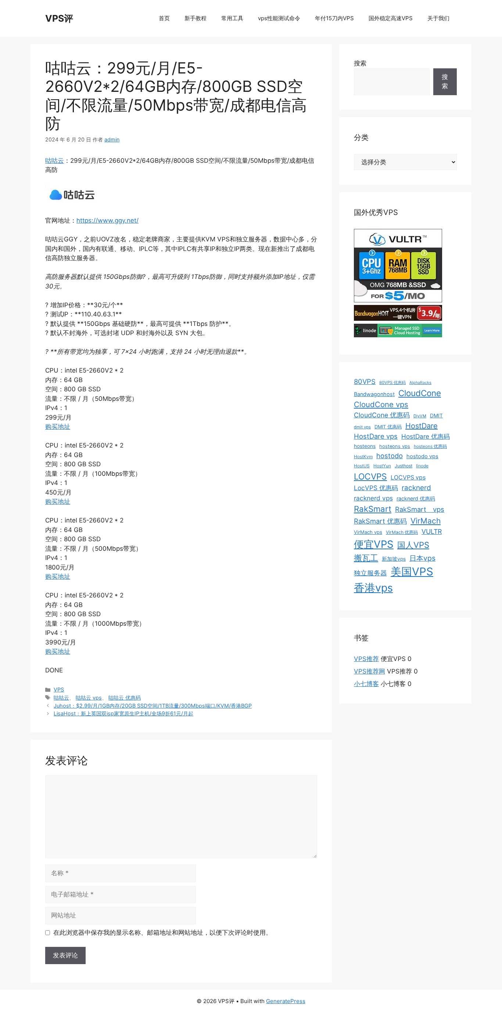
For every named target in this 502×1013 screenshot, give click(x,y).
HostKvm (363, 456)
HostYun (382, 465)
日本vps (422, 558)
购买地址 (57, 426)
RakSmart (372, 509)
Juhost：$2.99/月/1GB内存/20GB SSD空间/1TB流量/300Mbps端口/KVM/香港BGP (153, 706)
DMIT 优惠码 (388, 427)
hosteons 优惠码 (430, 446)
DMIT (436, 416)
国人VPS (413, 545)
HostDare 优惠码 (425, 436)
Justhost (403, 465)
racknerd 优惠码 (416, 498)
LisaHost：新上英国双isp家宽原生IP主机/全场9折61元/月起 (123, 713)
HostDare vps (376, 436)
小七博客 (366, 683)
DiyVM (419, 416)
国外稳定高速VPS (391, 18)
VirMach (425, 520)
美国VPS (412, 571)
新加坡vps (394, 559)
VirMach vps (368, 532)
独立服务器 (370, 573)
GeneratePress (285, 1001)
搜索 (360, 63)
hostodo (389, 456)
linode (422, 465)
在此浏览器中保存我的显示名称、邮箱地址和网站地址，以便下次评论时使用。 (162, 932)
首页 (164, 18)
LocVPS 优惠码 (376, 488)
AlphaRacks (420, 382)
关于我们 (438, 18)
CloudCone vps (381, 404)
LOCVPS (370, 476)
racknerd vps (373, 498)
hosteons (365, 446)
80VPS (365, 381)
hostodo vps (422, 456)
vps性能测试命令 (279, 18)
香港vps (373, 587)
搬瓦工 (366, 558)
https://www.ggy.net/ (107, 220)
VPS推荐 (366, 658)
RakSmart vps (419, 509)
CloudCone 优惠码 (382, 415)
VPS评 (59, 18)
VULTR (432, 531)
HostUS (362, 465)
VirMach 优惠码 (402, 532)
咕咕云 (54, 160)
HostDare (421, 425)
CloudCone (419, 393)
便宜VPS (374, 544)
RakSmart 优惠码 (380, 521)
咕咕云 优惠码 (124, 697)
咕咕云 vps (89, 697)
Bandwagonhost (374, 394)
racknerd (416, 488)
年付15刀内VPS (334, 18)
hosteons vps (394, 446)
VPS (59, 689)
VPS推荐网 (369, 671)
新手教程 (195, 18)
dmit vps (362, 427)
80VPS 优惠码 (392, 382)
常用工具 (232, 18)
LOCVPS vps (408, 477)
